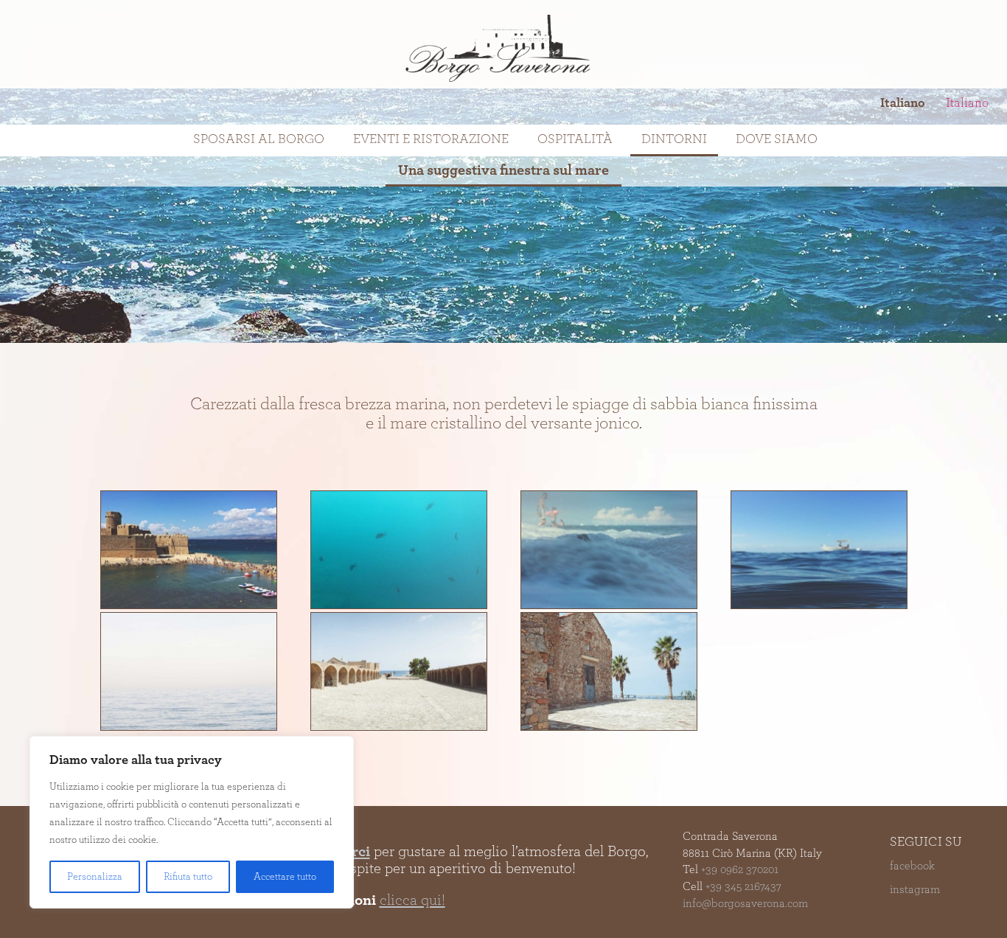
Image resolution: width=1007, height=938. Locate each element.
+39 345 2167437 (743, 886)
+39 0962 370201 (739, 869)
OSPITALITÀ (575, 139)
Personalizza (94, 877)
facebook (912, 866)
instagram (915, 889)
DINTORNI (674, 139)
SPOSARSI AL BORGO (258, 139)
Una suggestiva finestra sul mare (503, 170)
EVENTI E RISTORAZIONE (431, 139)
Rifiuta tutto (188, 877)
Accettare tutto (285, 877)
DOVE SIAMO (777, 139)
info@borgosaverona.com (745, 903)
